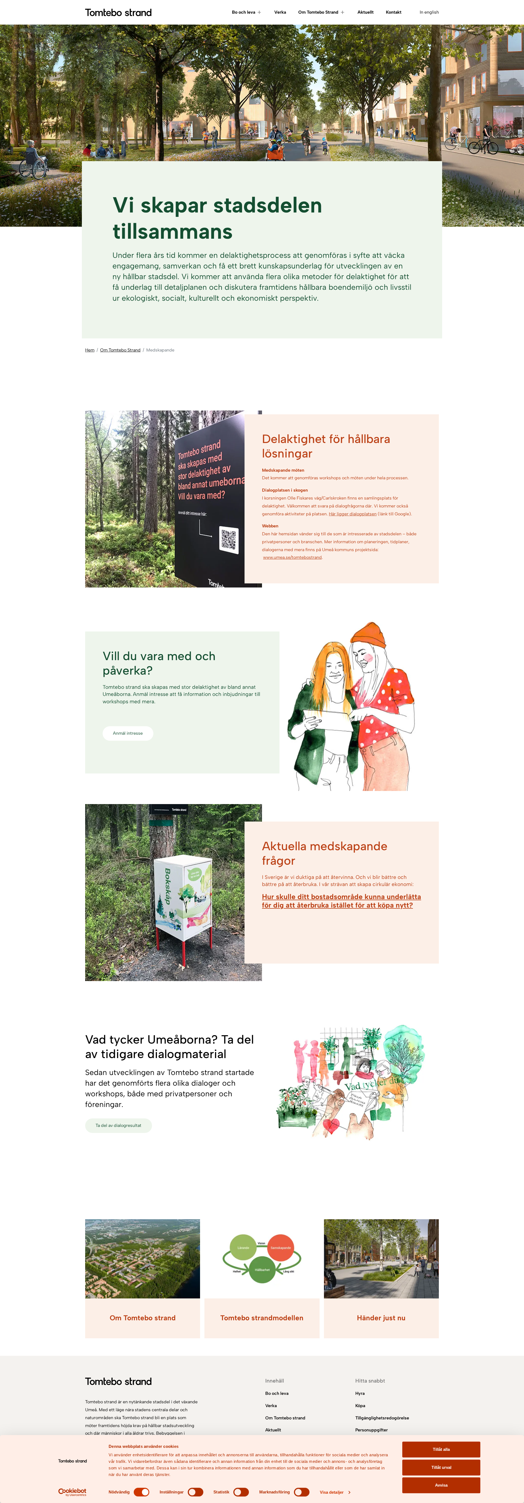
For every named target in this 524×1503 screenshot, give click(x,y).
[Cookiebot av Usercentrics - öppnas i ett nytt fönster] (72, 1492)
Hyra (360, 1393)
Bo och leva (243, 12)
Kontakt (393, 12)
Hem (89, 350)
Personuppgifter (371, 1430)
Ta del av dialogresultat (118, 1125)
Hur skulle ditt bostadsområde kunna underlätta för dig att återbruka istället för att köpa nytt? (341, 901)
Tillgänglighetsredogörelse (382, 1418)
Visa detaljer (332, 1492)
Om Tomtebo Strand (318, 12)
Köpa (360, 1405)
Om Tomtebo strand (285, 1418)
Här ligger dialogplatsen (353, 513)
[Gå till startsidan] (118, 12)
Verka (280, 12)
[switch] (195, 1492)
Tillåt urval (441, 1467)
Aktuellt (366, 12)
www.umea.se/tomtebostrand (292, 557)
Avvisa (441, 1485)
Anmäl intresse (128, 733)
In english (429, 12)
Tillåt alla (441, 1449)
